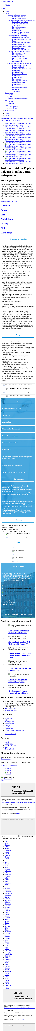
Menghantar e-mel (6, 779)
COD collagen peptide (19, 18)
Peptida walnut (16, 70)
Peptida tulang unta (18, 48)
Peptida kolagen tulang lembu (21, 37)
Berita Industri (12, 108)
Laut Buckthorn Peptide (19, 74)
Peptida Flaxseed (17, 84)
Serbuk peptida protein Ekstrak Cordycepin (17, 681)
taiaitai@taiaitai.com (7, 1)
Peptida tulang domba (18, 44)
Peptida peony (16, 79)
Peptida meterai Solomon (19, 87)
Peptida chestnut (17, 77)
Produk (7, 13)
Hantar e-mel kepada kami (9, 201)
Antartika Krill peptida (19, 34)
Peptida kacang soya (18, 82)
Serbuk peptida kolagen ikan (17, 15)
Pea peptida (15, 89)
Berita (6, 105)
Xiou (2, 780)
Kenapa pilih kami (10, 734)
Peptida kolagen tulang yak (20, 49)
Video (10, 96)
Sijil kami (11, 101)
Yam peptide (16, 91)
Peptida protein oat (18, 67)
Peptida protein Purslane (19, 65)
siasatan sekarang (6, 759)
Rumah (7, 11)
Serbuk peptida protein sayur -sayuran (19, 63)
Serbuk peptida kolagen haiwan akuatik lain (21, 20)
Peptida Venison (17, 61)
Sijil (6, 100)
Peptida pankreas (17, 55)
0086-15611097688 (11, 710)
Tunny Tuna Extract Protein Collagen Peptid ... (19, 669)
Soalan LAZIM (9, 723)
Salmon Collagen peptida (20, 22)
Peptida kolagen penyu (19, 27)
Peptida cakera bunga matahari (21, 68)
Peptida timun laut (17, 30)
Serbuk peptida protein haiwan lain (19, 51)
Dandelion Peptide (18, 72)
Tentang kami (9, 93)
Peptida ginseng (17, 86)
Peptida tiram (16, 29)
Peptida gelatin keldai (18, 53)
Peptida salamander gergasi (20, 32)
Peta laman (13, 765)
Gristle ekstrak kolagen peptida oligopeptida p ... (18, 692)
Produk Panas (5, 765)
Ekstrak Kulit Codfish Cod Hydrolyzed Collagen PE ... (19, 643)
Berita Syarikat (12, 107)
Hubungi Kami (9, 110)
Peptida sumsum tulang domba (21, 46)
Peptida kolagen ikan (18, 16)
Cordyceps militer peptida (20, 58)
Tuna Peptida (16, 25)
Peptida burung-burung (19, 60)
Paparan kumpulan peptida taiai (17, 98)
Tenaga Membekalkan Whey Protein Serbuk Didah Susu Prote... (19, 655)
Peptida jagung (16, 75)
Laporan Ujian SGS (14, 94)
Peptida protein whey (18, 56)
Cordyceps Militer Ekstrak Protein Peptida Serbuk (18, 632)
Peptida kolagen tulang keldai (21, 42)
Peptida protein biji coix (19, 81)
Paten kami (11, 103)
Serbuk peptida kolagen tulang (17, 35)
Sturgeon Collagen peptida (20, 23)
